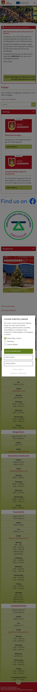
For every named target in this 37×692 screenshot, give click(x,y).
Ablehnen (10, 357)
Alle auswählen (13, 351)
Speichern (10, 363)
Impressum (13, 373)
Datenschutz (23, 373)
